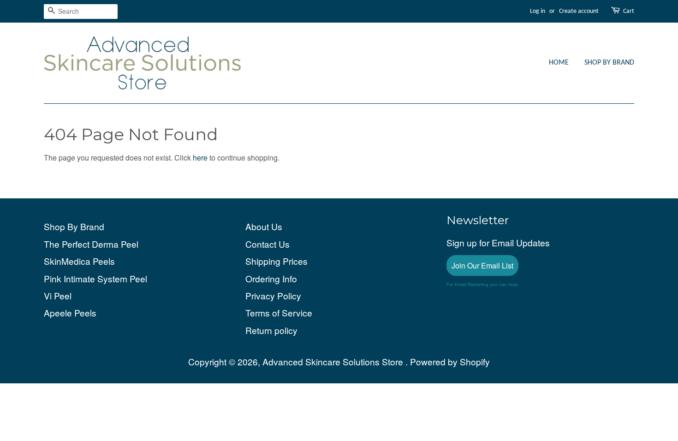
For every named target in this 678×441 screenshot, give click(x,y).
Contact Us (267, 244)
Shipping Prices (276, 261)
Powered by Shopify (450, 361)
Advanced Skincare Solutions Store (333, 361)
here (200, 157)
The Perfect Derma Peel (91, 244)
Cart (628, 11)
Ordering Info (271, 278)
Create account (579, 11)
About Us (263, 226)
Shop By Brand (609, 62)
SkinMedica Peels (79, 261)
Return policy (271, 330)
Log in (537, 11)
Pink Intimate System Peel (95, 278)
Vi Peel (57, 295)
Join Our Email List (482, 265)
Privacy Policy (273, 295)
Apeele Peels (70, 312)
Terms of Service (278, 312)
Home (559, 62)
